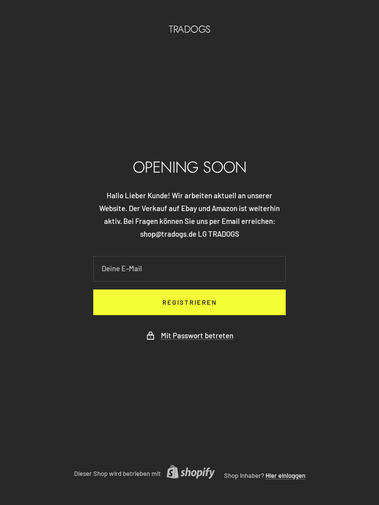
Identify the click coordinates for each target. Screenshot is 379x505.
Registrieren (189, 302)
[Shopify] (188, 473)
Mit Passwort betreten (197, 335)
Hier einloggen (285, 475)
